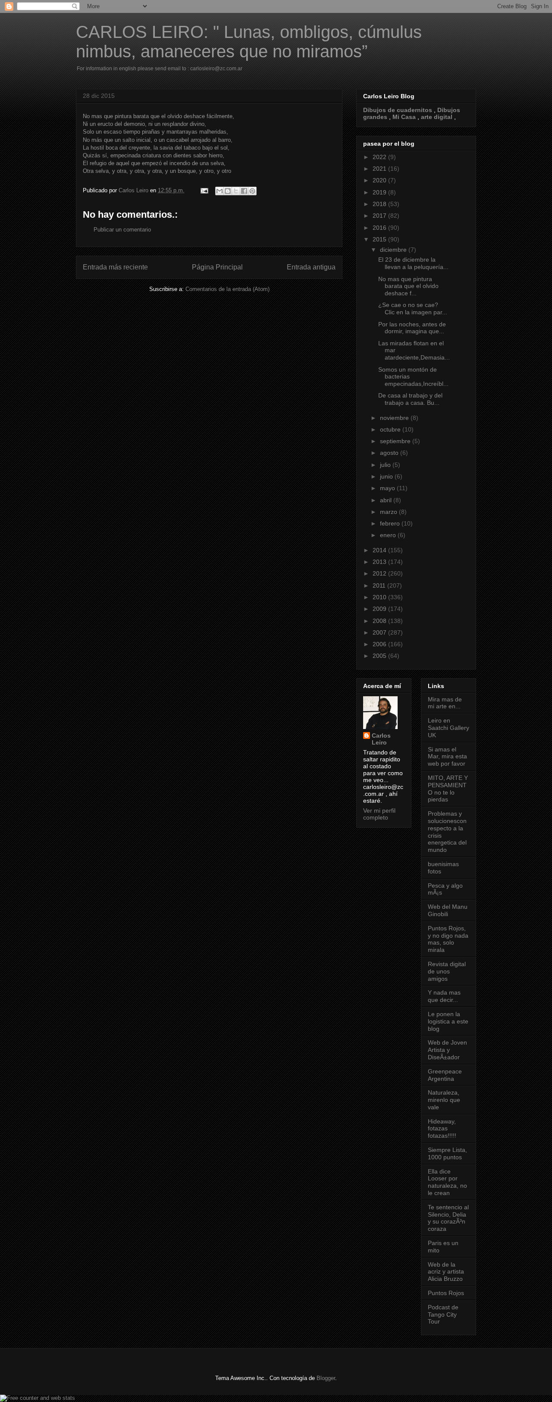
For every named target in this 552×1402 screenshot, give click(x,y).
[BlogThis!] (227, 191)
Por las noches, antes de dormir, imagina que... (412, 328)
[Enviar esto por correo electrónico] (219, 191)
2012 (380, 573)
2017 (380, 215)
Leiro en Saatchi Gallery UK (448, 728)
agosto (390, 452)
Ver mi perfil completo (379, 814)
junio (387, 476)
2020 (380, 180)
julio (386, 464)
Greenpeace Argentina (445, 1075)
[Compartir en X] (236, 191)
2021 (380, 168)
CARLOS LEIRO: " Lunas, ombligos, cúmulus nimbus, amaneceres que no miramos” (249, 41)
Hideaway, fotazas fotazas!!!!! (442, 1128)
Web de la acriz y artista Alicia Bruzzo (446, 1272)
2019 (380, 192)
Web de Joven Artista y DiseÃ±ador (447, 1050)
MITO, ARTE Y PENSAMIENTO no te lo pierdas (448, 788)
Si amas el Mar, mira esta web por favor (447, 756)
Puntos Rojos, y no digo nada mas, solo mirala (448, 939)
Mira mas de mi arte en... (445, 703)
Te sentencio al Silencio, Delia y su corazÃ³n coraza (448, 1218)
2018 (380, 203)
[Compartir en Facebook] (244, 191)
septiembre (396, 441)
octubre (391, 429)
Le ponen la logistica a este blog (448, 1021)
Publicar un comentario (122, 229)
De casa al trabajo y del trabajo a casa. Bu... (410, 399)
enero (389, 535)
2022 (380, 156)
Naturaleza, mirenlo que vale (444, 1100)
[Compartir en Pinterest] (252, 191)
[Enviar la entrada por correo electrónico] (204, 190)
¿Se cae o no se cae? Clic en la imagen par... (412, 308)
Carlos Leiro (381, 739)
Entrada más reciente (115, 267)
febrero (390, 523)
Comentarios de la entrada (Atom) (227, 289)
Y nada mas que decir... (444, 996)
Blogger (326, 1378)
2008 (380, 620)
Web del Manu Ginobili (447, 910)
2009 (380, 608)
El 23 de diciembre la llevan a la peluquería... (413, 263)
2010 (380, 597)
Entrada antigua (311, 267)
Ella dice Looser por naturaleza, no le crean (447, 1182)
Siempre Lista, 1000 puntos (447, 1153)
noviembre (395, 417)
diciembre (394, 249)
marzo (389, 511)
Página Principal (217, 267)
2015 (380, 239)
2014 (380, 550)
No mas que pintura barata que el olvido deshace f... (408, 286)
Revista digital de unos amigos (447, 971)
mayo (388, 488)
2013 (380, 561)
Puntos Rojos (446, 1292)
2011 (380, 585)
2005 (380, 655)
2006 (380, 644)
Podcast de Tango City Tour (443, 1314)
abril (386, 500)
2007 (380, 632)
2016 (380, 227)
